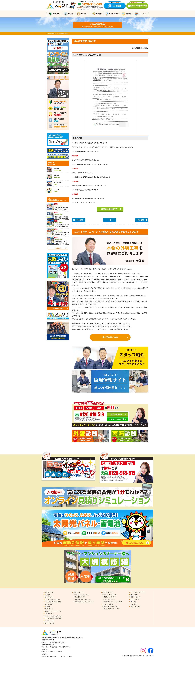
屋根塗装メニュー (107, 592)
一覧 (109, 220)
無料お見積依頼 (116, 414)
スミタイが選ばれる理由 (52, 599)
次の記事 (80, 220)
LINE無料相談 (49, 614)
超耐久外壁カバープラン (111, 606)
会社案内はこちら (110, 337)
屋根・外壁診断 (135, 597)
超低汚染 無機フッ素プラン (83, 599)
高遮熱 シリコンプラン (110, 595)
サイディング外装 (107, 604)
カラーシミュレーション (138, 592)
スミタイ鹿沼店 (49, 623)
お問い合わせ (49, 609)
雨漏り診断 (134, 595)
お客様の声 (134, 604)
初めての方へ (57, 14)
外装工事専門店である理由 (53, 602)
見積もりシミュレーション (53, 611)
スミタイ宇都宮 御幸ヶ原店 (53, 618)
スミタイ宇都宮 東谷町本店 (53, 616)
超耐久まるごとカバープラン (112, 609)
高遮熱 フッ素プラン (110, 597)
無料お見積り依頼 (139, 5)
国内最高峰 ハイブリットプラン (113, 602)
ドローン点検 (135, 599)
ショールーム (143, 14)
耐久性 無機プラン (80, 597)
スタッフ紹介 (49, 604)
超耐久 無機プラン (109, 599)
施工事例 (99, 14)
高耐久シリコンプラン (81, 595)
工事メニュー (85, 14)
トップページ (49, 592)
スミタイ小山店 (49, 621)
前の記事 (141, 220)
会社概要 (47, 595)
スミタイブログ (113, 14)
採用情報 (115, 5)
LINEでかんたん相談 (116, 419)
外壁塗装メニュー (79, 592)
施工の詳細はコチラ (109, 209)
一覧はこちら (58, 248)
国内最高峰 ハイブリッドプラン (84, 602)
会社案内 (70, 14)
